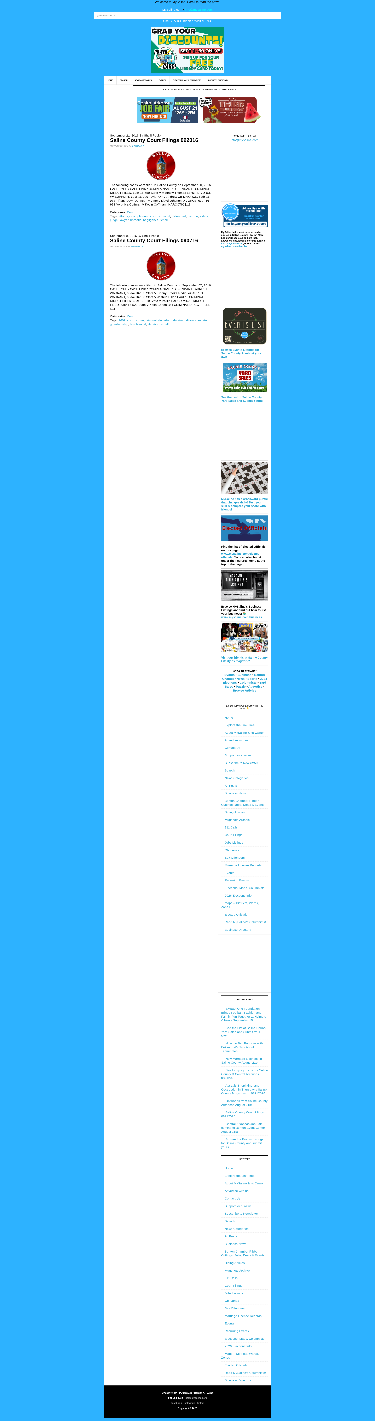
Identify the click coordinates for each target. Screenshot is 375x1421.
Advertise (255, 686)
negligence (150, 220)
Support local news (238, 755)
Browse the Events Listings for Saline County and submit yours (242, 1143)
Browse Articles (244, 690)
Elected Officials (236, 914)
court (153, 216)
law (132, 324)
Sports (252, 679)
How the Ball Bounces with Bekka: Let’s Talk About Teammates (242, 1047)
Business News (235, 793)
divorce (193, 216)
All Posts (231, 785)
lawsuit (141, 324)
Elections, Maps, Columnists (245, 888)
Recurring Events (237, 880)
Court (131, 212)
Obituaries (232, 850)
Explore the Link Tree (240, 725)
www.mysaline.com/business (241, 617)
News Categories (237, 778)
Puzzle (241, 686)
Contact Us (232, 748)
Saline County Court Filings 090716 (154, 240)
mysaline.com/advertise (234, 246)
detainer (178, 320)
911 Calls (231, 827)
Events (229, 675)
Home (229, 717)
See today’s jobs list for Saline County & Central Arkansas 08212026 (244, 1074)
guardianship (119, 324)
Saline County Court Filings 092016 (154, 140)
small (164, 220)
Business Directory (238, 929)
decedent (164, 320)
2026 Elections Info (238, 895)
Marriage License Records (243, 865)
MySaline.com (172, 9)
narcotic (135, 220)
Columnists (248, 682)
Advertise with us (237, 740)
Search (230, 770)
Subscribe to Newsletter (241, 763)
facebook (176, 1403)
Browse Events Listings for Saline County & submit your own (241, 353)
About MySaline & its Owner (244, 732)
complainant (140, 216)
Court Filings (233, 835)
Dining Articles (235, 812)
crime (140, 320)
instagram (189, 1403)
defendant (179, 216)
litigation (153, 324)
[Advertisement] (244, 175)
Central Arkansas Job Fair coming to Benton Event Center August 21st (243, 1127)
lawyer (124, 220)
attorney (124, 216)
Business (244, 675)
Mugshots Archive (237, 820)
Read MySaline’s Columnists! (245, 922)
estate (204, 216)
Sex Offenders (235, 857)
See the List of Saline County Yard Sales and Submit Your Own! (243, 1032)
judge (114, 220)
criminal (164, 216)
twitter (200, 1403)
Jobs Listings (234, 842)
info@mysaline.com (199, 9)
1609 (122, 320)
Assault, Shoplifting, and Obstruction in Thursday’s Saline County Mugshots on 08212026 (244, 1089)
